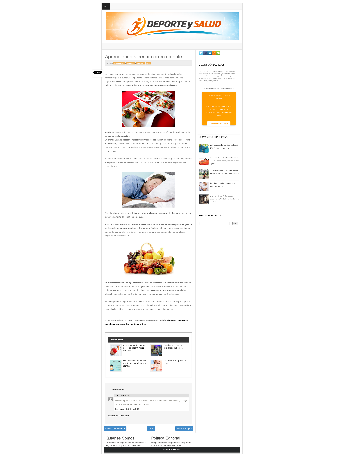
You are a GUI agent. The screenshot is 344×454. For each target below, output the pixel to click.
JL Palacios (120, 395)
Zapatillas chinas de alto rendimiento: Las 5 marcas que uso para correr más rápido (224, 161)
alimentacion (119, 63)
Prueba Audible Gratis (219, 123)
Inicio (106, 6)
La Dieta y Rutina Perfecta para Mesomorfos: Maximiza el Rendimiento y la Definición (224, 199)
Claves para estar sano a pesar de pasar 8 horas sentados (134, 348)
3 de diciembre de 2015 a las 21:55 (127, 409)
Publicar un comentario (118, 415)
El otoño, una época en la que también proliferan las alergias (135, 363)
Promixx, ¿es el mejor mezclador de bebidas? (174, 346)
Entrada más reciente (115, 428)
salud (148, 63)
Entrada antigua (184, 428)
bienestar (131, 63)
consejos (140, 63)
